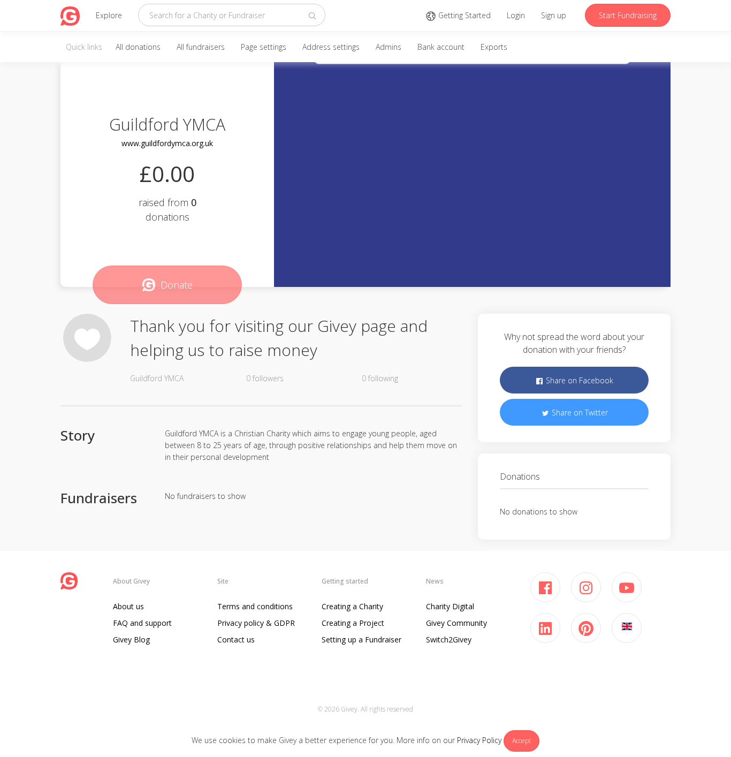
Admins (388, 47)
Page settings (263, 47)
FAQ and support (142, 623)
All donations (138, 47)
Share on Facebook (578, 380)
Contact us (236, 639)
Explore (109, 15)
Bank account (441, 47)
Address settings (331, 47)
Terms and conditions (255, 606)
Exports (494, 47)
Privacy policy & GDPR (256, 623)
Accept (521, 740)
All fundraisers (201, 47)
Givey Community (456, 623)
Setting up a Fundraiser (361, 639)
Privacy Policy (479, 740)
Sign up (553, 15)
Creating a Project (353, 623)
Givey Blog (131, 639)
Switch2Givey (448, 639)
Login (516, 15)
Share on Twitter (579, 412)
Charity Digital (450, 606)
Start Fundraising (628, 15)
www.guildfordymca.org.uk (167, 143)
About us (128, 606)
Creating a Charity (352, 606)
